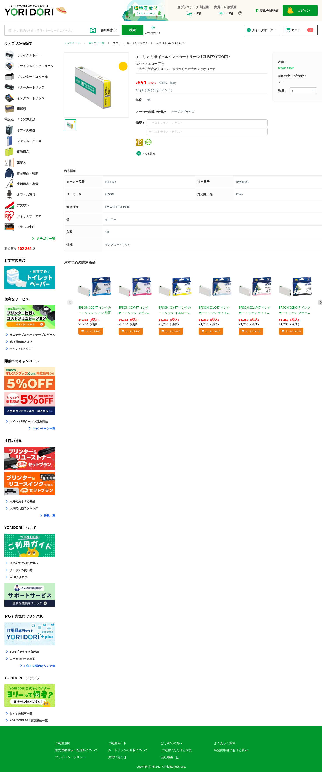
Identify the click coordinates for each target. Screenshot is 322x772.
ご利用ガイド (117, 743)
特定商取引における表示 (231, 750)
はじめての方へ (171, 743)
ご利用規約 (62, 743)
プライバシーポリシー (70, 757)
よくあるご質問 (224, 743)
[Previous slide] (70, 302)
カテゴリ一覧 (46, 238)
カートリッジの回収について (128, 750)
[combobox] (51, 30)
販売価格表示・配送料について (76, 750)
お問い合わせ (117, 757)
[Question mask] (240, 13)
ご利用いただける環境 (176, 750)
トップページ (72, 43)
